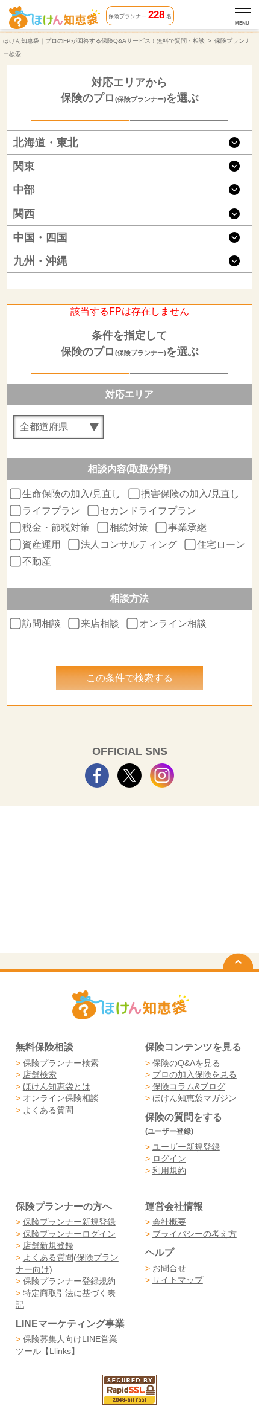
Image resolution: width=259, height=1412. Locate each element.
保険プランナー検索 (61, 1063)
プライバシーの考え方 (194, 1234)
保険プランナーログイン (69, 1234)
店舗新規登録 (48, 1245)
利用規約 (169, 1170)
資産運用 (41, 544)
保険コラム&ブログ (188, 1086)
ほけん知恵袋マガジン (194, 1098)
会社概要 (169, 1222)
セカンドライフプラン (148, 510)
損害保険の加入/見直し (190, 494)
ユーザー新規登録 (186, 1147)
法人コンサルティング (129, 544)
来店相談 (100, 623)
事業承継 (187, 527)
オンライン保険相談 (61, 1098)
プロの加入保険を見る (194, 1074)
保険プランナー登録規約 (69, 1281)
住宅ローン (221, 544)
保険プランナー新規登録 (69, 1222)
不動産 (36, 561)
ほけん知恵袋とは (56, 1086)
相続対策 (129, 527)
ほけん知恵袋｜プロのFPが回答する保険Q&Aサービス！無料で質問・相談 (104, 40)
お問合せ (169, 1268)
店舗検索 (40, 1074)
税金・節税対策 (56, 527)
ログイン (169, 1158)
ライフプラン (51, 510)
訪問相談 (41, 623)
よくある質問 (48, 1110)
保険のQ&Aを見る (186, 1063)
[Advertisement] (130, 846)
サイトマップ (177, 1280)
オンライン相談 (173, 623)
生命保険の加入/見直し (71, 494)
